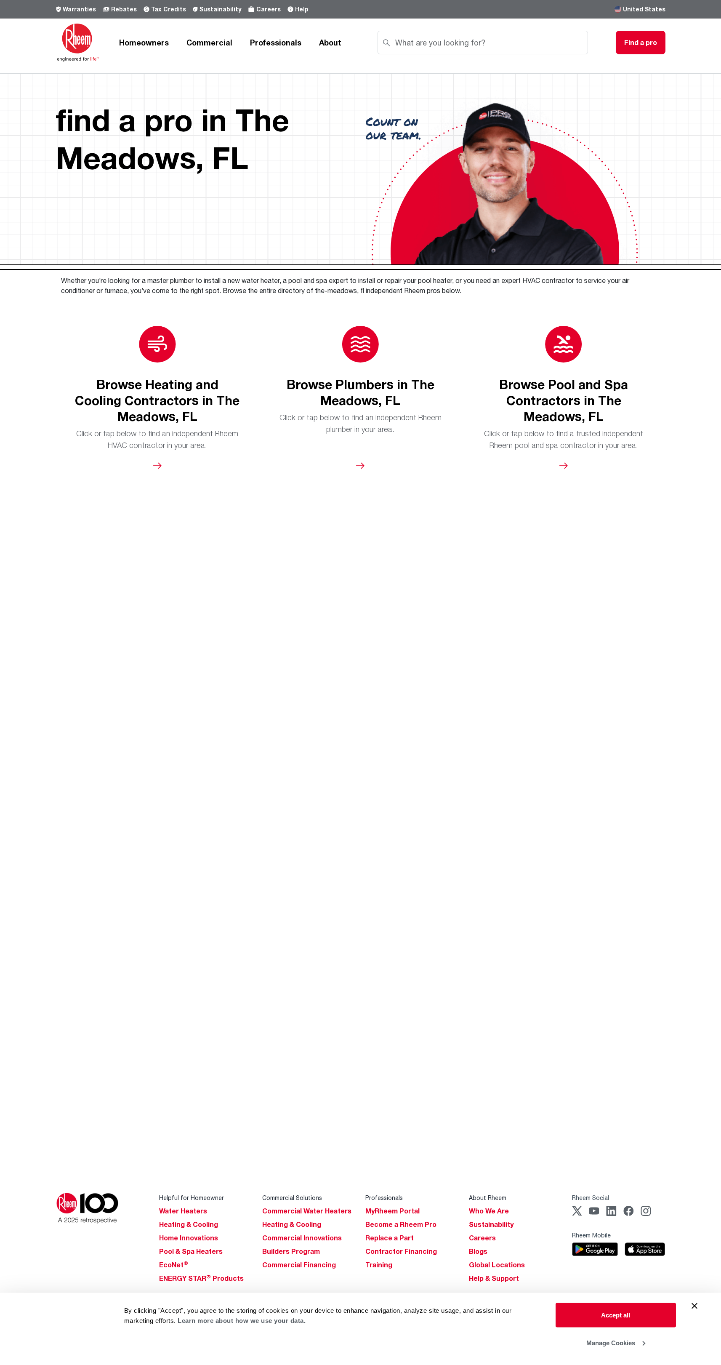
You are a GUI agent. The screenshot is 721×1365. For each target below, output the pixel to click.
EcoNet (173, 1265)
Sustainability (220, 9)
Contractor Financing (401, 1251)
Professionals (275, 42)
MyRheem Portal (392, 1211)
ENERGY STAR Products (201, 1278)
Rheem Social (590, 1197)
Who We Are (489, 1211)
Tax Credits (168, 9)
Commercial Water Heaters (306, 1211)
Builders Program (291, 1251)
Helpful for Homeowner (191, 1197)
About (330, 42)
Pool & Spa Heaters (191, 1251)
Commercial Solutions (292, 1197)
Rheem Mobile (591, 1235)
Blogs (478, 1251)
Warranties (79, 9)
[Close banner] (694, 1306)
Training (378, 1265)
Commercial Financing (299, 1265)
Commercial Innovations (302, 1238)
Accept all (615, 1315)
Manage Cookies (610, 1342)
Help (302, 9)
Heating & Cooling (188, 1224)
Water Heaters (183, 1211)
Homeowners (144, 42)
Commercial (209, 42)
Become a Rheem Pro (400, 1224)
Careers (268, 9)
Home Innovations (188, 1238)
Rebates (124, 9)
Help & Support (494, 1278)
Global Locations (497, 1265)
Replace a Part (389, 1238)
